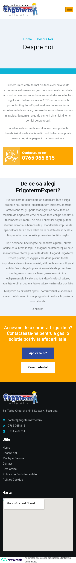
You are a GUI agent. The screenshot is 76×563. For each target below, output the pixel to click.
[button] (38, 353)
